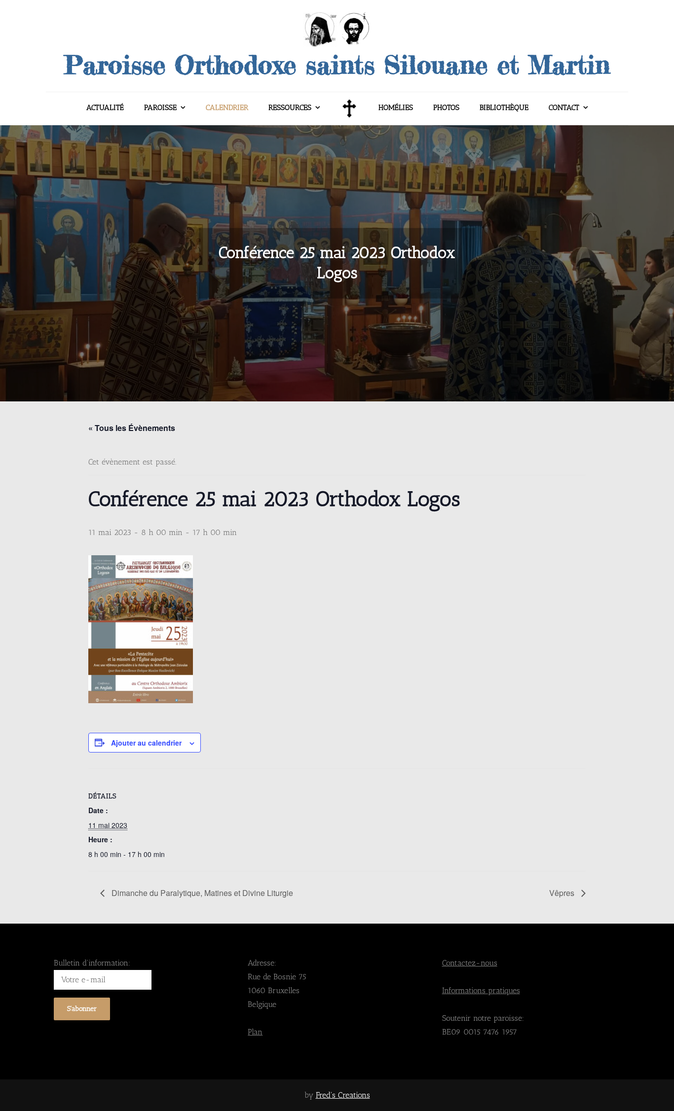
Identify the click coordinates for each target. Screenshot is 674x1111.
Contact (564, 107)
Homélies (395, 107)
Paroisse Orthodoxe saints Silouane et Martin (337, 64)
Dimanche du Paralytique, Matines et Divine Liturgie (201, 892)
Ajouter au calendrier (146, 743)
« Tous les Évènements (131, 427)
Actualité (105, 107)
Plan (255, 1032)
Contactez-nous (469, 963)
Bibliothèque (504, 107)
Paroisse (160, 107)
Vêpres (562, 892)
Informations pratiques (481, 990)
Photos (446, 107)
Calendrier (227, 107)
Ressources (289, 107)
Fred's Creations (343, 1095)
